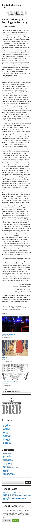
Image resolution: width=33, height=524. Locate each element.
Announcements (7, 453)
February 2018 (6, 429)
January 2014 (6, 436)
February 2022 (7, 424)
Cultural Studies (7, 459)
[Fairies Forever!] (15, 348)
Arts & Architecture (8, 456)
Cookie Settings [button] (7, 520)
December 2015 (7, 435)
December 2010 (7, 442)
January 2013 (6, 438)
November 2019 (7, 428)
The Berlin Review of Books (12, 6)
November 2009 (7, 443)
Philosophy (13, 309)
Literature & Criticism (9, 464)
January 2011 (6, 440)
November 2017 (7, 431)
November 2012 (7, 439)
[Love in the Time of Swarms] (15, 372)
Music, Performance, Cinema (10, 467)
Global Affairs (6, 462)
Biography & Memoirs (8, 457)
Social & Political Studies (23, 307)
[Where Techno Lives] (15, 324)
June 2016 (5, 433)
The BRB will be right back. (9, 494)
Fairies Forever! (7, 358)
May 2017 (5, 432)
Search (3, 480)
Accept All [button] (15, 520)
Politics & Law (6, 471)
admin (19, 306)
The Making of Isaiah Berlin (10, 497)
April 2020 (6, 426)
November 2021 (7, 425)
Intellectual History (12, 307)
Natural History (7, 469)
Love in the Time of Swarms (10, 381)
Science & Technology (8, 473)
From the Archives (8, 460)
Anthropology (6, 455)
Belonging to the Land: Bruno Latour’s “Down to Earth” (17, 495)
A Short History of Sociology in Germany (13, 492)
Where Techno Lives (8, 334)
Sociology (18, 309)
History (8, 309)
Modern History (7, 466)
